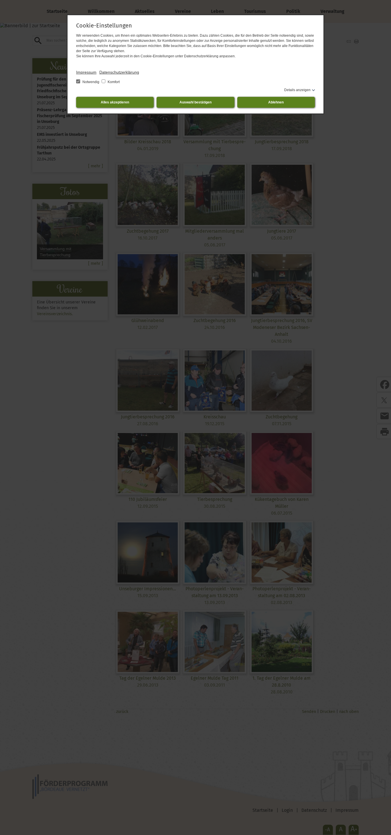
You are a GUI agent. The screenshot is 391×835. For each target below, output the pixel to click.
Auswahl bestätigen (195, 102)
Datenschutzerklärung (119, 72)
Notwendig (91, 82)
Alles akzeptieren (115, 102)
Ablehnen (276, 102)
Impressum (86, 72)
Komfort (113, 82)
